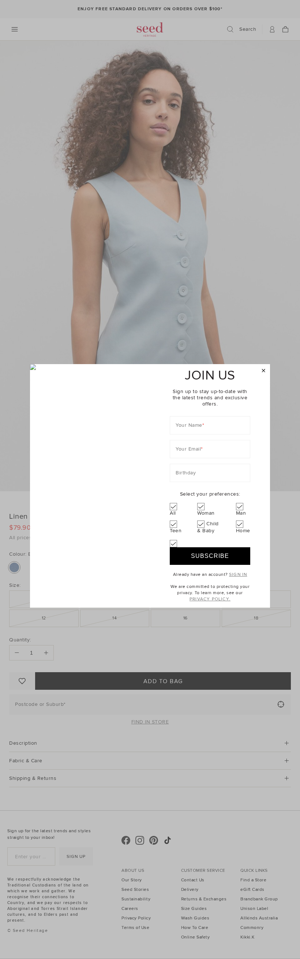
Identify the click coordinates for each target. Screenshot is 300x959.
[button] (263, 370)
